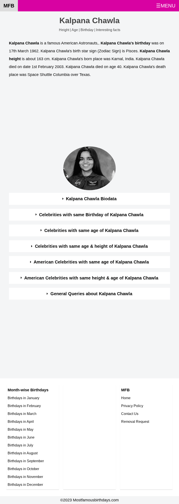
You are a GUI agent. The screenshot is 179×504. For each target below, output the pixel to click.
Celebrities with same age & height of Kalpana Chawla (91, 246)
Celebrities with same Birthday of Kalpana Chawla (91, 214)
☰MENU (166, 6)
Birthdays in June (21, 437)
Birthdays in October (23, 469)
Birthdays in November (25, 477)
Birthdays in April (21, 421)
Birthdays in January (23, 398)
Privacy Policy (132, 406)
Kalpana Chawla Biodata (91, 198)
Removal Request (135, 421)
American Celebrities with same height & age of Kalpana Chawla (91, 278)
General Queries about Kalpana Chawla (91, 293)
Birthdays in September (26, 461)
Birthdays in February (24, 406)
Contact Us (129, 414)
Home (126, 398)
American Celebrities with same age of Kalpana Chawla (91, 262)
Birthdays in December (25, 484)
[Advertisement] (89, 113)
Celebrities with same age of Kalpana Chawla (91, 230)
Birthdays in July (20, 445)
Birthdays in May (20, 429)
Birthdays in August (23, 453)
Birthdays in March (22, 414)
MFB (8, 6)
